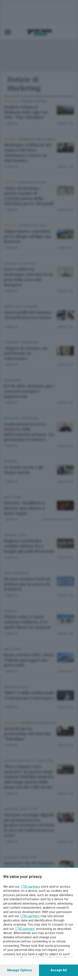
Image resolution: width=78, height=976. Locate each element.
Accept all (58, 970)
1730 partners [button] (30, 887)
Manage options (19, 970)
